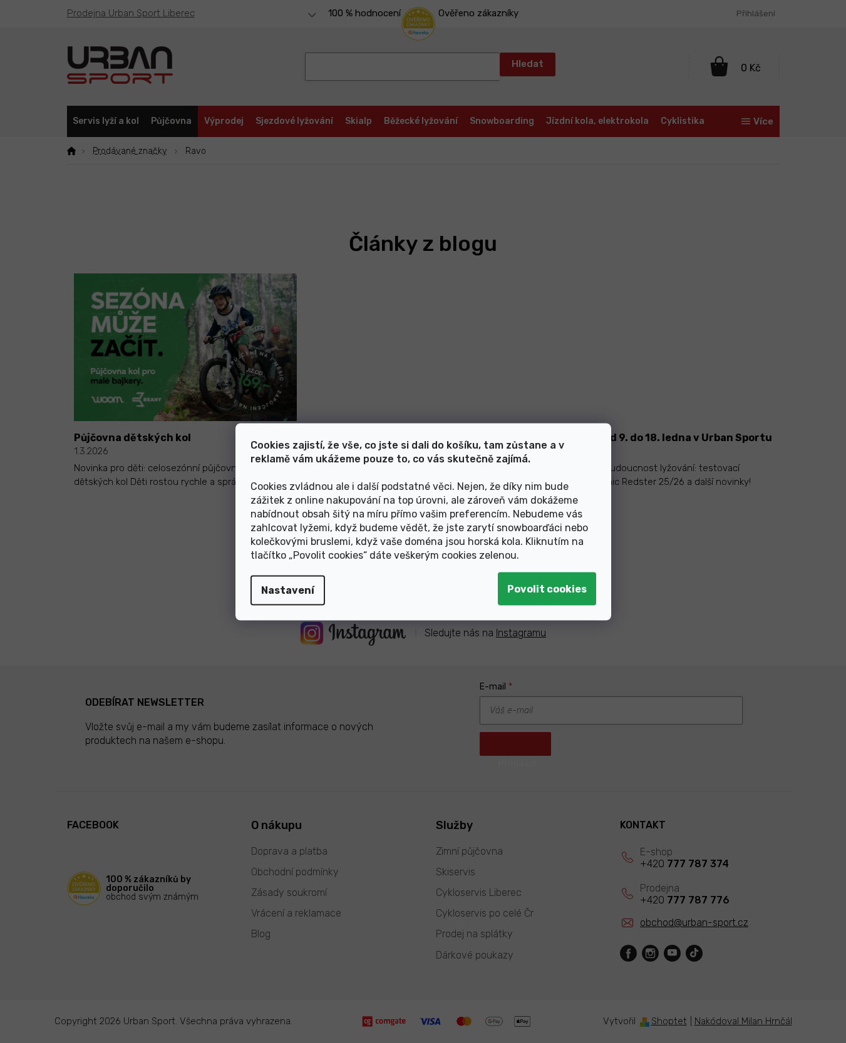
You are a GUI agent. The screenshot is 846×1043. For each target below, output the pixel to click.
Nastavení (287, 590)
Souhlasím (547, 588)
